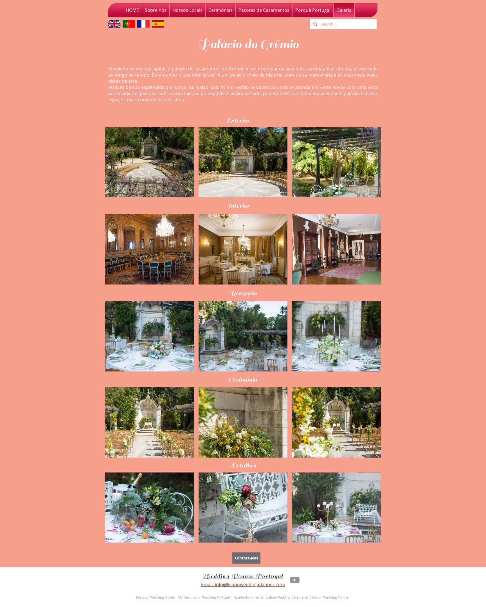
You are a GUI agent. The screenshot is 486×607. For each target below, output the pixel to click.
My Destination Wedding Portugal (204, 597)
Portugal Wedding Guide (155, 597)
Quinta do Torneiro (248, 597)
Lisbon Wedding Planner (331, 597)
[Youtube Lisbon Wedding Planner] (295, 580)
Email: (207, 584)
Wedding (216, 576)
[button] (149, 162)
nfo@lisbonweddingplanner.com (250, 584)
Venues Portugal (257, 576)
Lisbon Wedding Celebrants (287, 597)
